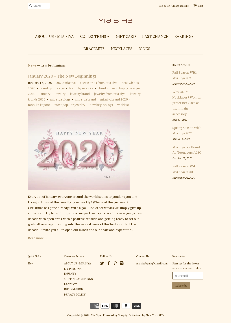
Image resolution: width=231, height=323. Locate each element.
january (45, 93)
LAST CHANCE (155, 36)
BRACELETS (94, 48)
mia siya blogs (60, 99)
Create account (180, 5)
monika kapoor (39, 104)
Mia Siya (96, 315)
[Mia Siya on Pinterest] (115, 264)
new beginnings (101, 104)
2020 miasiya (66, 82)
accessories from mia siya (98, 82)
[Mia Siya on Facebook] (109, 264)
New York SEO (155, 315)
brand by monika (81, 88)
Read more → (38, 238)
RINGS (144, 48)
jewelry (60, 93)
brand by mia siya (52, 88)
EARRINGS (184, 36)
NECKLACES (121, 48)
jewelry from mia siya (109, 93)
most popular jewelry (69, 104)
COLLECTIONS (93, 36)
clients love (106, 88)
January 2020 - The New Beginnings (62, 76)
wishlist (123, 104)
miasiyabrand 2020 (114, 99)
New (31, 263)
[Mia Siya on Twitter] (102, 264)
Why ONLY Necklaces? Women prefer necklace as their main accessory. (186, 102)
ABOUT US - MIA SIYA (54, 36)
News (32, 65)
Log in (162, 5)
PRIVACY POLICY (75, 294)
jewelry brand (80, 93)
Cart (200, 5)
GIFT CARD (126, 36)
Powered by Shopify (115, 315)
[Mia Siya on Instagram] (122, 264)
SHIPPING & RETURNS (78, 279)
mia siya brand (85, 99)
